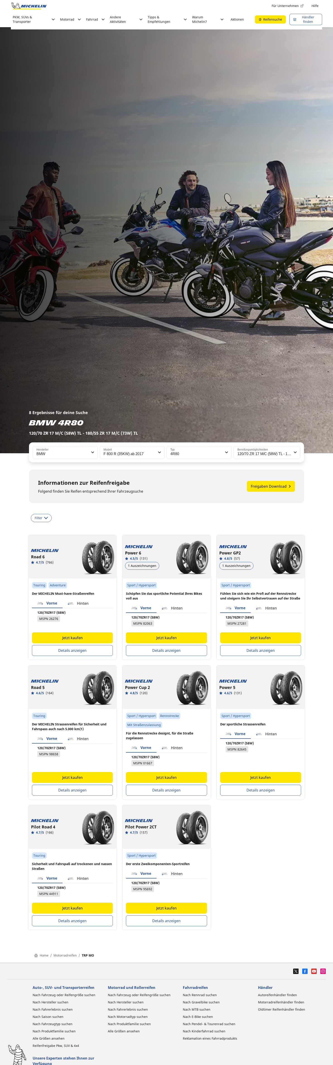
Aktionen (237, 19)
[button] (92, 452)
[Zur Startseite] (29, 6)
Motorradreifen (65, 955)
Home (44, 955)
